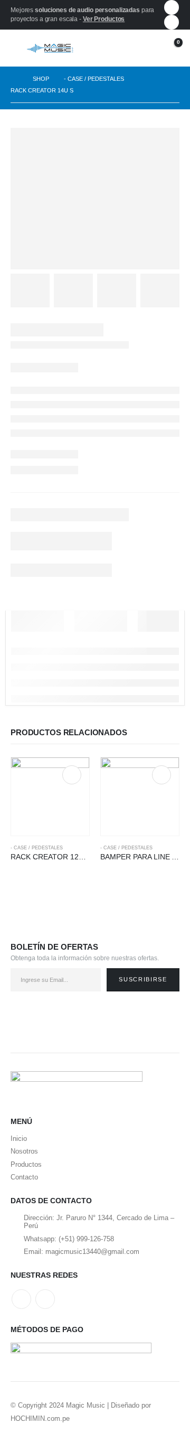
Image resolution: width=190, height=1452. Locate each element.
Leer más (71, 774)
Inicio (19, 1138)
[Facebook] (171, 7)
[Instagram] (171, 22)
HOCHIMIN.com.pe (40, 1418)
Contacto (24, 1177)
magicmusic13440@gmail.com (92, 1252)
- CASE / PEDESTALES (37, 847)
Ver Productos (104, 19)
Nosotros (24, 1151)
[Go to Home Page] (14, 79)
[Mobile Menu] (18, 48)
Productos (26, 1164)
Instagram (45, 1299)
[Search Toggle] (123, 48)
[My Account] (145, 48)
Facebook (21, 1299)
